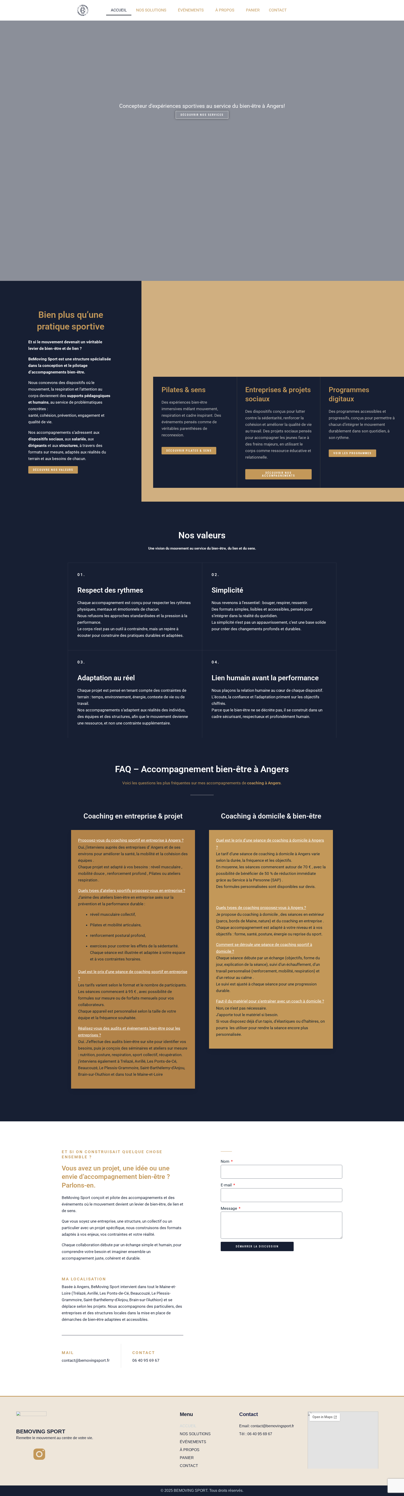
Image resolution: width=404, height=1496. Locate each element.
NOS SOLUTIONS (151, 10)
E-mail (227, 1185)
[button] (133, 840)
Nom (225, 1161)
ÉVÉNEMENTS (191, 10)
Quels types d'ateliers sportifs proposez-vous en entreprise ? (131, 890)
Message (229, 1208)
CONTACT (278, 10)
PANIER (253, 10)
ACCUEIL (119, 10)
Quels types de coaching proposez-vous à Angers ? (261, 907)
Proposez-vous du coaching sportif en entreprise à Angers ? (131, 840)
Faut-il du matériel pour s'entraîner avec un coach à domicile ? (270, 1001)
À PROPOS (224, 10)
